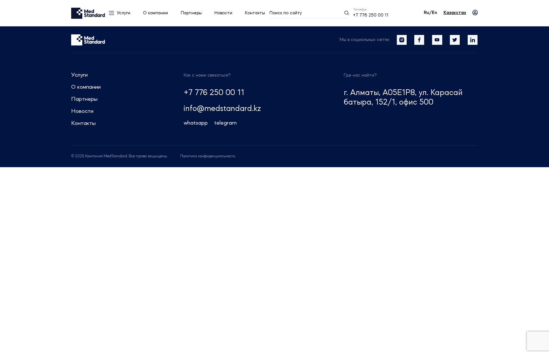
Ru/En (430, 12)
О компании (155, 13)
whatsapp (196, 123)
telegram (225, 123)
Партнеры (191, 13)
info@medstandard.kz (222, 109)
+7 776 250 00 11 (371, 15)
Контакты (255, 13)
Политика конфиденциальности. (208, 156)
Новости (223, 13)
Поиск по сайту (285, 13)
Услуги (123, 13)
